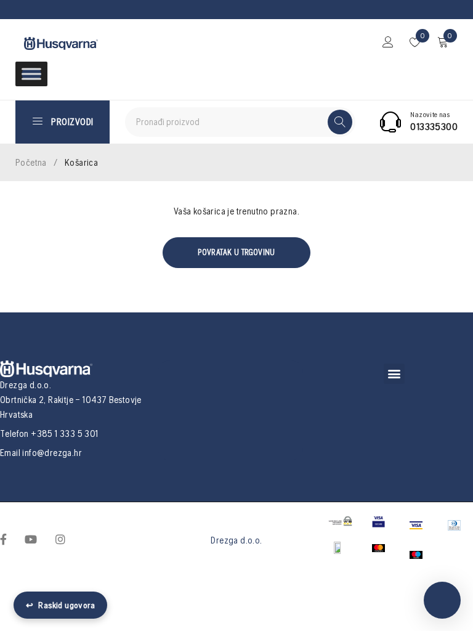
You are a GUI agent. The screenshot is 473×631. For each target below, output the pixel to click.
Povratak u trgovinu (236, 252)
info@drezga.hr (52, 452)
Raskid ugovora (60, 605)
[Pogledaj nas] (60, 538)
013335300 (434, 126)
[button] (394, 374)
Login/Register (388, 41)
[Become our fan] (3, 538)
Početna (31, 162)
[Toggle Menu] (31, 73)
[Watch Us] (31, 538)
